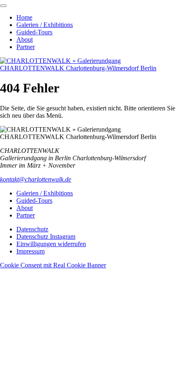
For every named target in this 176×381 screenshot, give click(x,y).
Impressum (30, 251)
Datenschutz (32, 229)
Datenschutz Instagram (45, 236)
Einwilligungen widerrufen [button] (51, 243)
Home (24, 17)
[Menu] (3, 5)
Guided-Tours (34, 32)
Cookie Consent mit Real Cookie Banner (53, 265)
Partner (25, 46)
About (24, 39)
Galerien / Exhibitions (44, 24)
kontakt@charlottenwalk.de (35, 179)
